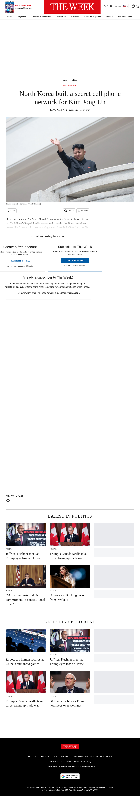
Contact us (74, 293)
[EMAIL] (8, 500)
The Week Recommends (41, 17)
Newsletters (61, 17)
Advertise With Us (75, 762)
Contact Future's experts (54, 757)
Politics (74, 80)
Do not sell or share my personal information (70, 766)
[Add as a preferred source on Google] (70, 776)
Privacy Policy (104, 757)
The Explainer (20, 17)
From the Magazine (92, 17)
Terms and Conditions (82, 757)
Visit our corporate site (104, 787)
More (108, 17)
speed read (69, 86)
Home (64, 80)
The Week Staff (60, 110)
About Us (33, 757)
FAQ (89, 762)
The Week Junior (125, 17)
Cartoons (75, 17)
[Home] (8, 17)
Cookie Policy (56, 762)
